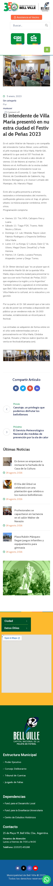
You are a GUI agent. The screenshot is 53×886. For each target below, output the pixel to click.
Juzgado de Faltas (14, 782)
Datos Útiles (11, 628)
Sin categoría (9, 100)
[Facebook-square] (17, 868)
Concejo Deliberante (15, 768)
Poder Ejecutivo (13, 762)
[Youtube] (35, 868)
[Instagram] (29, 868)
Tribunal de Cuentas (15, 775)
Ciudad (8, 620)
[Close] (23, 868)
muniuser (7, 108)
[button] (26, 17)
